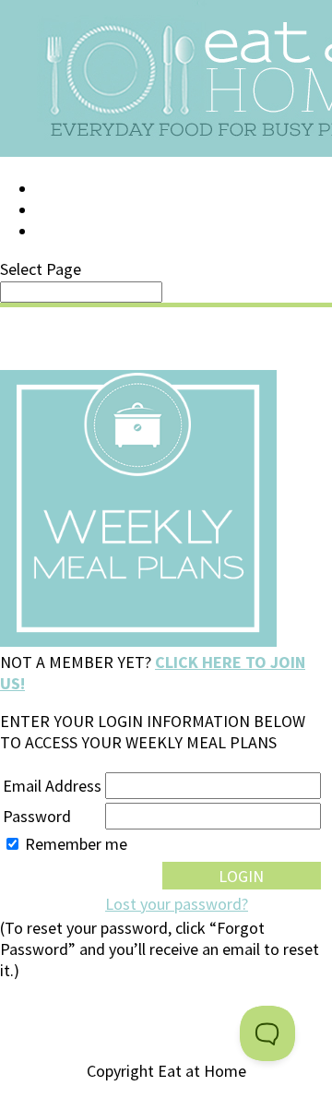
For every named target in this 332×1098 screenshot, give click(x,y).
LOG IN (62, 189)
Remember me (76, 843)
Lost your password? (176, 903)
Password (37, 816)
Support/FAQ (88, 210)
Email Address (52, 785)
